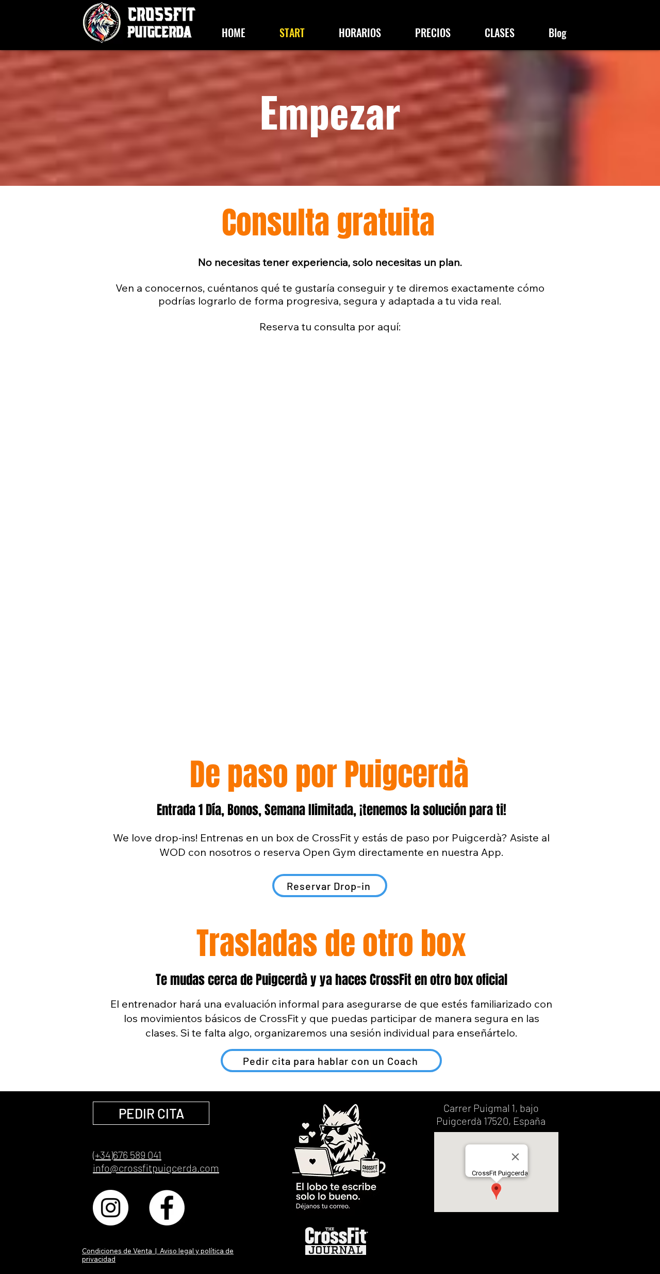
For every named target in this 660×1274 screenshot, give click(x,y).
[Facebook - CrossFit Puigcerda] (167, 1207)
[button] (338, 1157)
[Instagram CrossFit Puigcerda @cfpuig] (110, 1207)
